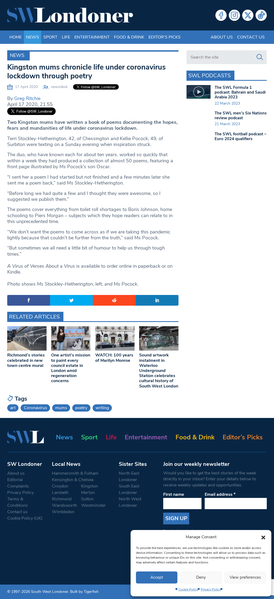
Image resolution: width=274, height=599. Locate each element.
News (32, 37)
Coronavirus (35, 408)
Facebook (221, 15)
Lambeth (60, 493)
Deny (201, 577)
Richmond (61, 499)
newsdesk (59, 86)
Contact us (251, 37)
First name (173, 494)
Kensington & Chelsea (72, 480)
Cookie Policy (188, 589)
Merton (88, 493)
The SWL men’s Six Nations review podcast (241, 115)
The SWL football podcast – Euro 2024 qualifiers (241, 136)
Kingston (89, 486)
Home (15, 37)
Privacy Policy (211, 589)
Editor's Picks (165, 37)
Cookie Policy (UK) (25, 518)
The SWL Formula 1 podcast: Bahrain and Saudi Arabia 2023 (240, 92)
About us (222, 37)
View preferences (245, 577)
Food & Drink (129, 37)
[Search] (260, 57)
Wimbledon (63, 512)
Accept (156, 577)
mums (61, 408)
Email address (220, 494)
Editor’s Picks (243, 437)
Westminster (93, 505)
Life (66, 37)
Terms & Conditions (17, 502)
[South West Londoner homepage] (70, 15)
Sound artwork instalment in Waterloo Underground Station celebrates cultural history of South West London (158, 370)
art (13, 408)
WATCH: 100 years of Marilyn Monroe (114, 357)
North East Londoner (129, 476)
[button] (263, 537)
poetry (81, 408)
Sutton (87, 499)
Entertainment (92, 37)
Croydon (60, 486)
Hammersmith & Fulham (75, 473)
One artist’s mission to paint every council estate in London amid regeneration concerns (70, 368)
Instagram (234, 15)
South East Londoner (129, 489)
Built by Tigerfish (84, 591)
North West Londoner (130, 502)
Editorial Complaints (18, 483)
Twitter (247, 15)
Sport (50, 37)
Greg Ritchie (27, 98)
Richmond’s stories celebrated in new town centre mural (26, 360)
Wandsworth (64, 505)
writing (102, 408)
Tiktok (261, 15)
